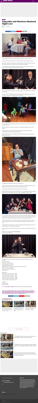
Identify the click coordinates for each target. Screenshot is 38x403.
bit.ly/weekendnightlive (16, 231)
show (19, 292)
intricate (26, 291)
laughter (30, 291)
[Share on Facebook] (8, 31)
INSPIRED (22, 291)
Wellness (4, 400)
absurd (9, 290)
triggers (16, 293)
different (26, 290)
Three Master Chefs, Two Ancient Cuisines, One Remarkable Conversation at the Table (30, 309)
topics (3, 293)
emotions (30, 290)
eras (33, 290)
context (15, 290)
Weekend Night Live (22, 293)
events (3, 291)
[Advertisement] (19, 10)
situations (26, 292)
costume (19, 290)
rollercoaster (5, 292)
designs (22, 290)
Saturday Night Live (11, 292)
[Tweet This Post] (13, 31)
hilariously (14, 291)
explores (6, 291)
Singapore (22, 292)
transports (12, 293)
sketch (30, 292)
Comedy (12, 290)
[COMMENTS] (30, 31)
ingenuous (19, 291)
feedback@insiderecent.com (9, 382)
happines (10, 291)
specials (33, 292)
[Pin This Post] (19, 31)
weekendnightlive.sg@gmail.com (10, 286)
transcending (7, 293)
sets (16, 292)
